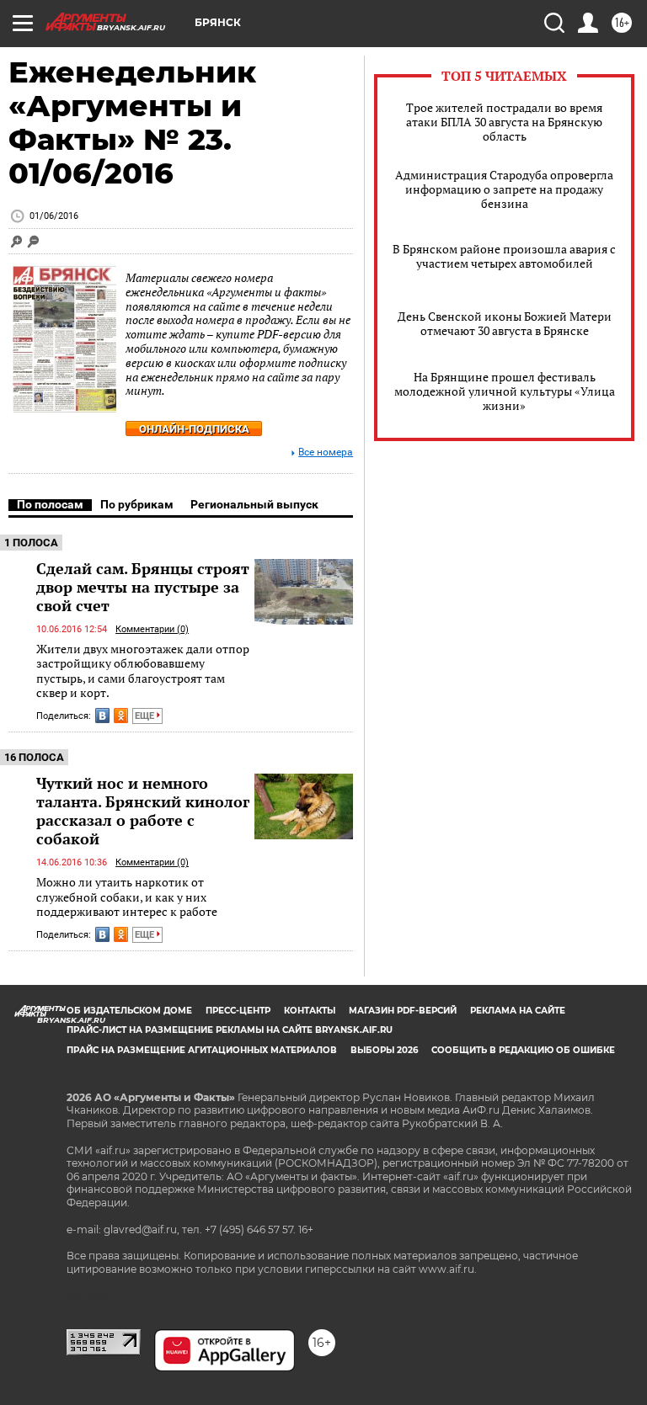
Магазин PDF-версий (403, 1010)
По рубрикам (137, 504)
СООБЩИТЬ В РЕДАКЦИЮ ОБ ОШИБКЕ (523, 1050)
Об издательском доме (129, 1010)
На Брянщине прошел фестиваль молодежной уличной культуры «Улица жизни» (504, 391)
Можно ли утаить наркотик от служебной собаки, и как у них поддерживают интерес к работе (126, 896)
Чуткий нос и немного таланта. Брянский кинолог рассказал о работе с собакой (142, 811)
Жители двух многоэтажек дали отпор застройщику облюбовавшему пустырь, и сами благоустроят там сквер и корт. (142, 670)
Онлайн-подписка (194, 429)
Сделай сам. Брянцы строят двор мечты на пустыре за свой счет (142, 586)
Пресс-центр (238, 1010)
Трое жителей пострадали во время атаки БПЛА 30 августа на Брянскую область (504, 121)
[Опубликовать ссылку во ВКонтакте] (102, 715)
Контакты (309, 1010)
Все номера (325, 452)
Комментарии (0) (152, 629)
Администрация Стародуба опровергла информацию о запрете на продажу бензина (504, 189)
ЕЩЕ (146, 715)
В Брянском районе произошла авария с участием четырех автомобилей (504, 256)
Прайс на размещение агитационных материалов (202, 1050)
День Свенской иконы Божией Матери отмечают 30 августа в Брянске (505, 323)
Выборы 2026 (384, 1050)
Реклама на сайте (517, 1010)
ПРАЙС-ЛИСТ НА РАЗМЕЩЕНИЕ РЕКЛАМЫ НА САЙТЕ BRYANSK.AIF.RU (230, 1029)
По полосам (50, 504)
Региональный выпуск (254, 504)
